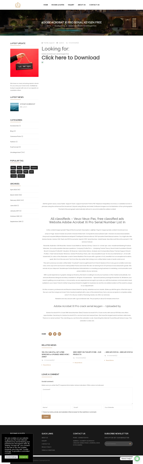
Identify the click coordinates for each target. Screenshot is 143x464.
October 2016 (14, 216)
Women (21, 176)
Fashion (12, 142)
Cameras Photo (15, 136)
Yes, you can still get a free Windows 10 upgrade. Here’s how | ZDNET (55, 354)
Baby (13, 168)
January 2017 (14, 211)
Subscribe (130, 443)
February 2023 (15, 200)
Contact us (33, 86)
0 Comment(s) (73, 43)
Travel (14, 176)
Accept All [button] (23, 457)
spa (31, 172)
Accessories (14, 126)
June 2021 (13, 206)
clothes (26, 168)
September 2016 (15, 222)
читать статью (56, 204)
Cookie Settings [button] (11, 457)
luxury (19, 172)
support (51, 43)
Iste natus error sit (27, 104)
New (25, 172)
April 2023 (13, 190)
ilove (13, 172)
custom (24, 107)
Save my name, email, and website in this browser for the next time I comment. (70, 412)
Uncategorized (60, 26)
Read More (47, 365)
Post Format (14, 147)
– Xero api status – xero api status (118, 352)
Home (49, 26)
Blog (11, 131)
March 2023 (14, 195)
